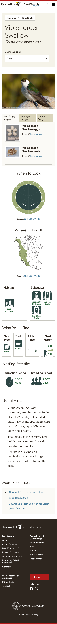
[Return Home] (20, 4)
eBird (32, 547)
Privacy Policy (8, 582)
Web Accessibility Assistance (10, 577)
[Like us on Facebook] (31, 589)
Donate (39, 577)
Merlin (33, 551)
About (5, 540)
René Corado (36, 134)
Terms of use (8, 586)
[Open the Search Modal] (48, 4)
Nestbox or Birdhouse (36, 303)
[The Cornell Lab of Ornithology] (21, 526)
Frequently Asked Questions (10, 561)
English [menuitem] (36, 6)
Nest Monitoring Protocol (14, 548)
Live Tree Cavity (47, 303)
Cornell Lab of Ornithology (37, 537)
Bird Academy (36, 555)
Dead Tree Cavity (36, 317)
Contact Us (7, 567)
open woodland (9, 310)
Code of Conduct (10, 544)
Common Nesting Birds (20, 18)
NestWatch (8, 536)
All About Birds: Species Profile (26, 492)
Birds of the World (32, 219)
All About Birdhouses (12, 556)
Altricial (18, 349)
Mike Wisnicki (18, 108)
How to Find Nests (10, 552)
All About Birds (37, 543)
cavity (6, 351)
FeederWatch (36, 559)
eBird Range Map (18, 498)
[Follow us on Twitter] (36, 589)
